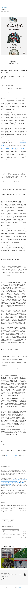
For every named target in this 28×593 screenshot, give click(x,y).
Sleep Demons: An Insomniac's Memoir (9, 481)
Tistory (20, 587)
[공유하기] (6, 521)
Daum (14, 587)
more (26, 546)
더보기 (3, 444)
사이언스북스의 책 (4, 7)
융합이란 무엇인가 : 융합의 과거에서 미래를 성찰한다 (10, 529)
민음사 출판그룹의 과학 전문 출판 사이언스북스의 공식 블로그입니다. (11, 575)
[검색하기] (26, 1)
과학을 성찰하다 (4, 533)
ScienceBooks (5, 573)
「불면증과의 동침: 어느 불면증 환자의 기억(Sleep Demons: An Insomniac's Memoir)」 (13, 148)
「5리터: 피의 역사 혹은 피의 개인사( (7, 482)
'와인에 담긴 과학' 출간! (6, 537)
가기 (7, 455)
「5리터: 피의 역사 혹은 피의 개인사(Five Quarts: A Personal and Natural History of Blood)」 (13, 144)
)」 (16, 481)
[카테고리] (1, 1)
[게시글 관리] (8, 521)
